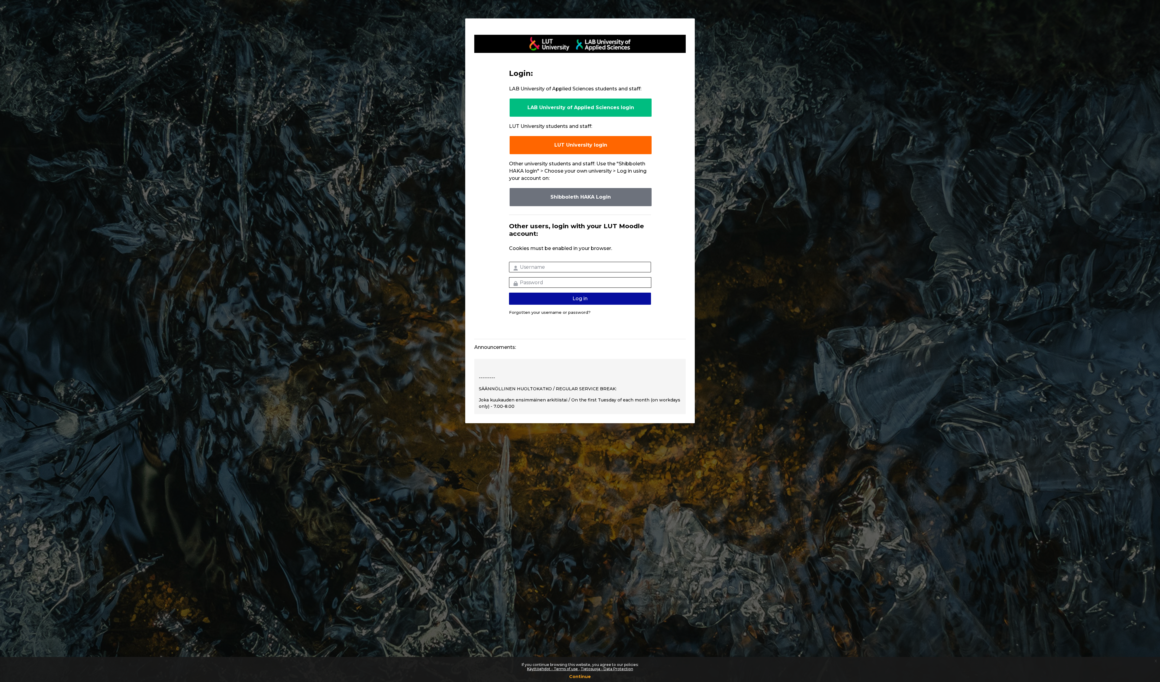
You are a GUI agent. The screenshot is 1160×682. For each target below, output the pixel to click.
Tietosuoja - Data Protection (607, 669)
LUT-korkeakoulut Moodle (580, 44)
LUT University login (580, 145)
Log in (580, 298)
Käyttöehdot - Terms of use (553, 669)
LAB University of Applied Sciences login (580, 107)
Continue (580, 676)
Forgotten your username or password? (550, 312)
